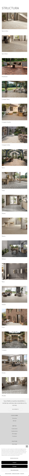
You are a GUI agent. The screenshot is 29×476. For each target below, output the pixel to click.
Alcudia (4, 395)
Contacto (14, 436)
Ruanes (4, 213)
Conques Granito (6, 122)
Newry (3, 236)
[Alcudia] (14, 385)
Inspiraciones (14, 431)
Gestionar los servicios (14, 458)
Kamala (4, 304)
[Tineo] (14, 180)
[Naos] (14, 271)
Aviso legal (22, 473)
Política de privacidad (15, 473)
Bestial (14, 420)
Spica (3, 167)
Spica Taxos (5, 54)
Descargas (14, 433)
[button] (27, 446)
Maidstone (4, 76)
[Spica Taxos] (14, 43)
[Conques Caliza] (14, 134)
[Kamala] (14, 294)
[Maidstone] (14, 66)
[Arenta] (14, 362)
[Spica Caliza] (14, 21)
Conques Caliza (6, 145)
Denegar (14, 466)
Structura (14, 418)
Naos (3, 281)
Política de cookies (8, 473)
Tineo (3, 190)
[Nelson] (14, 248)
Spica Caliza (5, 31)
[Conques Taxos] (14, 89)
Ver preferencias (14, 470)
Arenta (3, 373)
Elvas (3, 327)
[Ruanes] (14, 203)
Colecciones (14, 428)
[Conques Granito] (14, 112)
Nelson (4, 259)
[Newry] (14, 226)
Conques (4, 350)
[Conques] (14, 340)
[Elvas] (14, 317)
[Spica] (14, 157)
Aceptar (14, 462)
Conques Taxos (6, 99)
